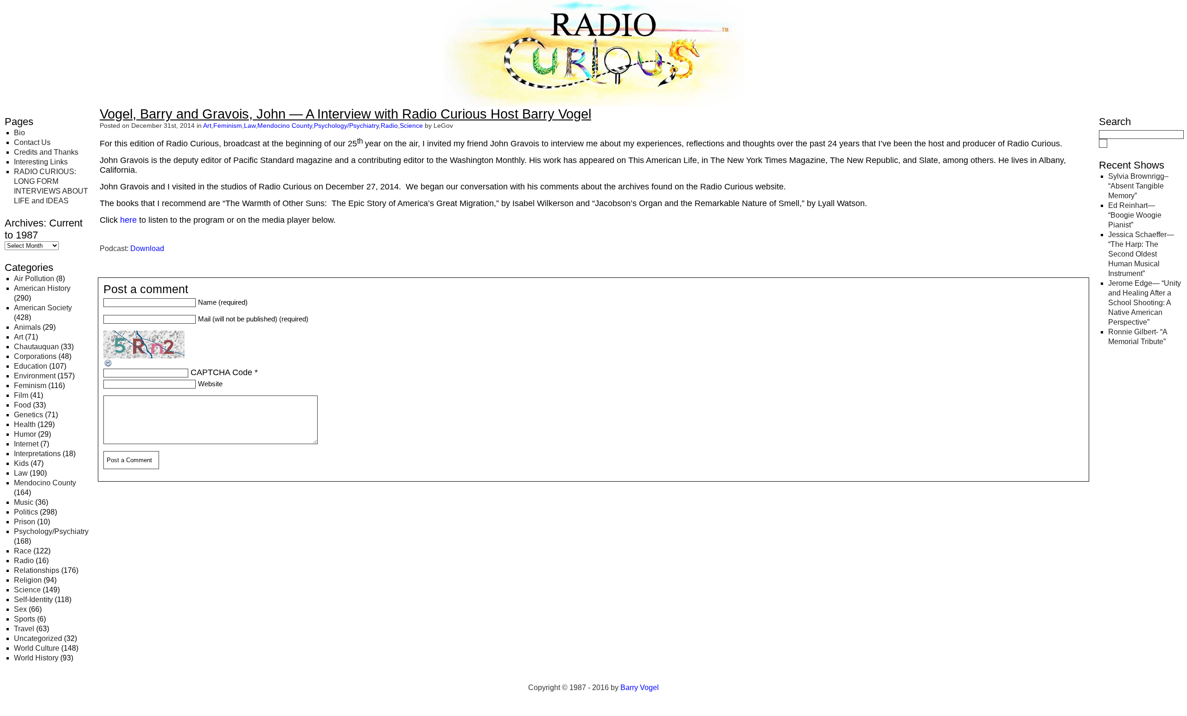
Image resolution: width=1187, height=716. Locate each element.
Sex (20, 609)
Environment (35, 376)
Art (18, 337)
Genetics (28, 415)
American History (42, 288)
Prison (24, 522)
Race (23, 551)
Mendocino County (45, 483)
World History (36, 658)
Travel (24, 629)
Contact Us (32, 142)
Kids (21, 463)
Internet (26, 444)
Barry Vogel (639, 687)
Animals (27, 327)
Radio (24, 561)
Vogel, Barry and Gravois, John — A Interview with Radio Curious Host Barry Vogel (345, 114)
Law (21, 473)
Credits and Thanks (46, 152)
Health (25, 424)
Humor (25, 434)
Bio (19, 133)
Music (23, 502)
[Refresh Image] (108, 365)
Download (147, 248)
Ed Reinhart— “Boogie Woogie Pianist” (1134, 215)
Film (21, 395)
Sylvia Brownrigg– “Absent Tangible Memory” (1138, 186)
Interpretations (37, 454)
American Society (43, 308)
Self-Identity (33, 599)
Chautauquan (36, 347)
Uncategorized (38, 638)
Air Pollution (34, 279)
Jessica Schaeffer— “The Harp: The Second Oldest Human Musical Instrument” (1141, 254)
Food (22, 405)
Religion (28, 580)
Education (30, 366)
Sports (24, 619)
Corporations (35, 356)
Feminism (30, 385)
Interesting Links (41, 162)
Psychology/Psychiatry (51, 531)
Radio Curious (56, 17)
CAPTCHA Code (221, 372)
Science (27, 590)
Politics (26, 512)
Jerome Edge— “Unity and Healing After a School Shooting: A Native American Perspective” (1144, 302)
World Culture (36, 648)
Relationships (36, 570)
